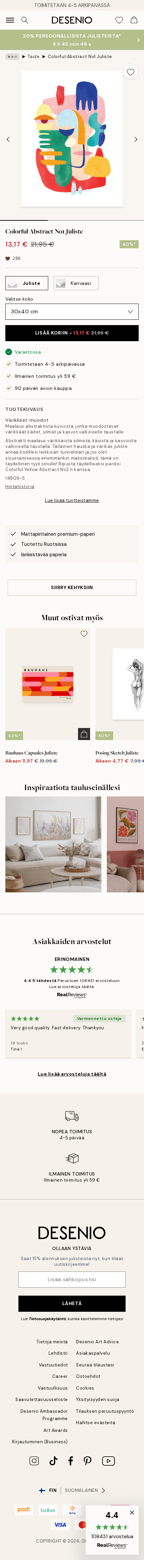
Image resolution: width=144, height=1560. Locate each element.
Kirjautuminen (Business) (40, 1442)
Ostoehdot (88, 1376)
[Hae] (24, 20)
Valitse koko (19, 299)
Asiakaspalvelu (93, 1353)
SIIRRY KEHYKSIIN (72, 587)
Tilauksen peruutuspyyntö (105, 1411)
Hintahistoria (19, 486)
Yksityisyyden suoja (98, 1399)
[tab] (24, 218)
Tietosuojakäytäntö (47, 1318)
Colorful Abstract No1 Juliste (80, 56)
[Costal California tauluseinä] (53, 844)
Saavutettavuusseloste (41, 1399)
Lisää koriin (72, 333)
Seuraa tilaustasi (95, 1365)
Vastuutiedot (53, 1365)
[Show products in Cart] (134, 20)
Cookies (85, 1388)
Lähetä (72, 1303)
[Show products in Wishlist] (119, 20)
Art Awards (56, 1430)
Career (60, 1376)
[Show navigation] (10, 20)
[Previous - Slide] (8, 139)
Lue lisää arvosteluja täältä (72, 1074)
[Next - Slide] (136, 139)
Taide (34, 56)
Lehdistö (58, 1353)
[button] (112, 1530)
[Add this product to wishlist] (131, 71)
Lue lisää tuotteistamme (72, 500)
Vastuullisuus (53, 1388)
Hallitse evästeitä (95, 1422)
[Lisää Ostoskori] (84, 734)
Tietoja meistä (52, 1342)
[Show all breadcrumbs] (12, 56)
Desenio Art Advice (97, 1342)
